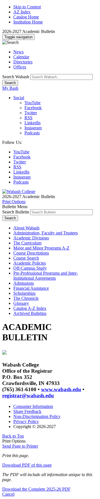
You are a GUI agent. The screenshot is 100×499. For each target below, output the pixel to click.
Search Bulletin (15, 212)
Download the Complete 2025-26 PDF (36, 489)
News (18, 51)
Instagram (33, 127)
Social (18, 97)
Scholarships (24, 293)
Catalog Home (26, 17)
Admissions (23, 283)
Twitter (30, 112)
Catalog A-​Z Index (29, 308)
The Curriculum (27, 243)
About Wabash (26, 227)
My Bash (10, 88)
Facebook (33, 107)
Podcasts (32, 132)
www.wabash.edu (61, 389)
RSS (28, 117)
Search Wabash (15, 76)
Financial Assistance (31, 288)
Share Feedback (27, 411)
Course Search (26, 258)
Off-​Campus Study (30, 268)
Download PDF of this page (27, 465)
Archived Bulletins (29, 313)
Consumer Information (33, 406)
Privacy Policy (26, 421)
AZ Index (22, 11)
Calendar (21, 56)
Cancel (8, 494)
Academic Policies (29, 263)
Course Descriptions (31, 253)
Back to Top (13, 436)
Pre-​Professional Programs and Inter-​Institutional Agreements (45, 276)
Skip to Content (27, 6)
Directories (22, 62)
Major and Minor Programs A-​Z (41, 248)
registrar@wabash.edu (28, 395)
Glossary (21, 303)
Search (10, 83)
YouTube (32, 102)
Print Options (14, 201)
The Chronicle (26, 298)
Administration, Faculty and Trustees (45, 233)
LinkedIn (32, 122)
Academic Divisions (31, 238)
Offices (19, 67)
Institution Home (28, 22)
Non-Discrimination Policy (37, 416)
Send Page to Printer (20, 446)
